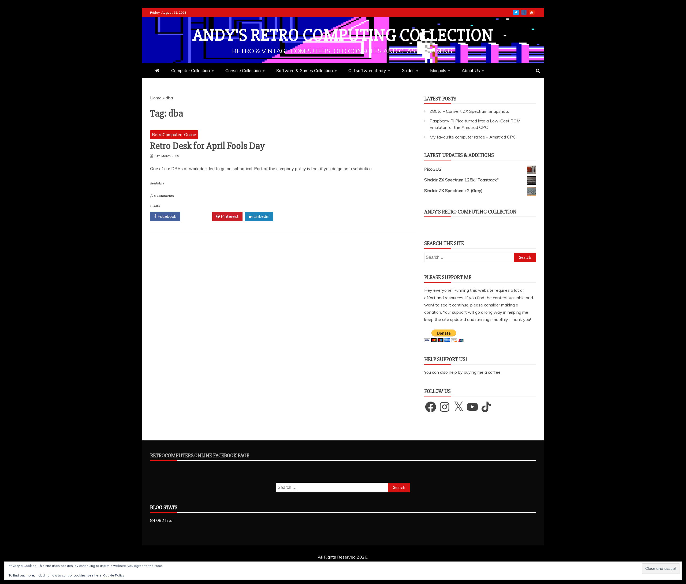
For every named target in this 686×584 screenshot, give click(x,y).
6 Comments (164, 196)
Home (156, 97)
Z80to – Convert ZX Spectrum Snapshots (469, 111)
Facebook (166, 216)
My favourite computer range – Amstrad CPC (473, 137)
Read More (157, 183)
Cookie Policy (113, 575)
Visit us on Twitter (516, 12)
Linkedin (260, 216)
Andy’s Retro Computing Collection (470, 211)
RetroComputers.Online (174, 134)
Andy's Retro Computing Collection (343, 35)
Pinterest (229, 216)
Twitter (198, 216)
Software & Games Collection (304, 70)
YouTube (532, 12)
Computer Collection (190, 70)
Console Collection (243, 70)
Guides (408, 70)
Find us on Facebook (524, 12)
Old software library (367, 70)
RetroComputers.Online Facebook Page (199, 455)
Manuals (438, 70)
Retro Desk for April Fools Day (207, 146)
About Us (471, 70)
